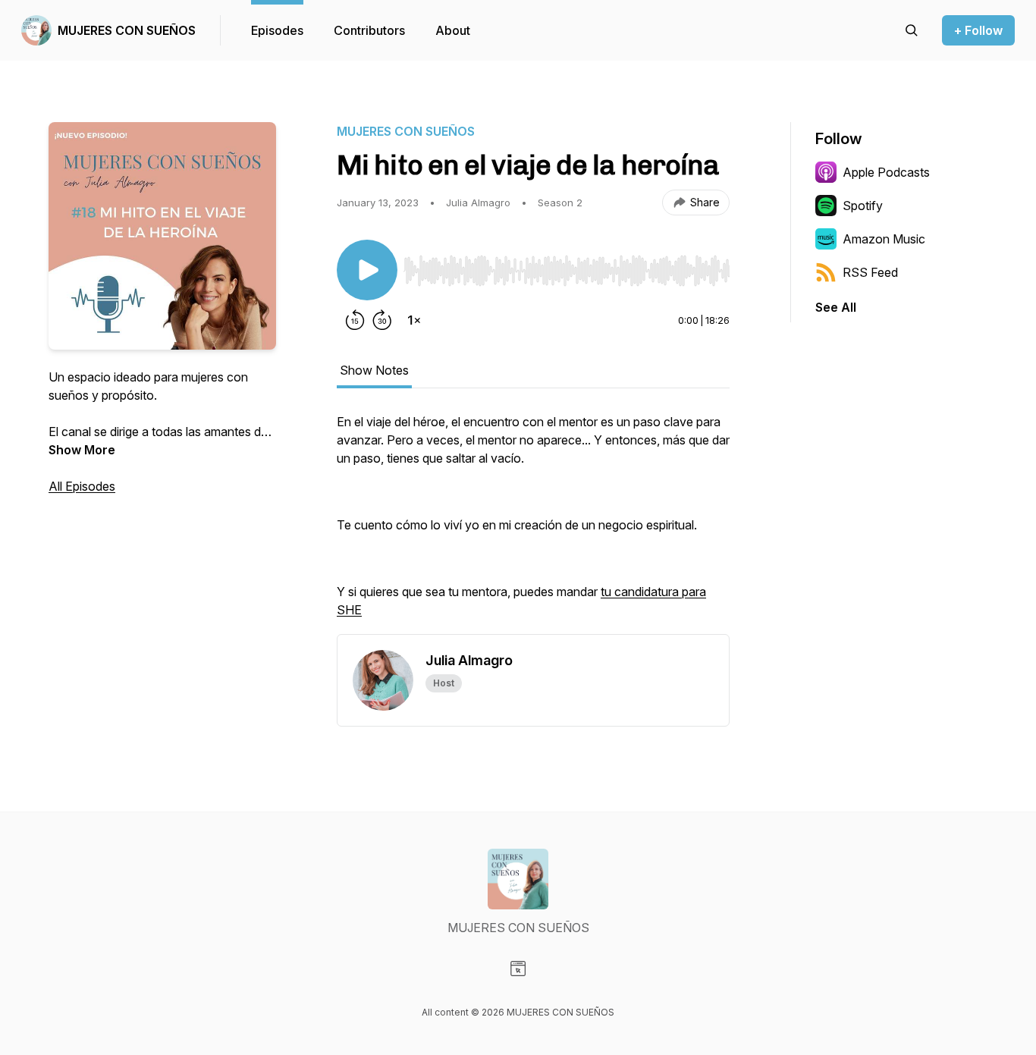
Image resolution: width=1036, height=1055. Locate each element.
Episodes (277, 30)
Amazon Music (884, 238)
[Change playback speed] (414, 320)
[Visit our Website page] (518, 968)
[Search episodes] (912, 30)
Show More (82, 449)
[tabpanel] (533, 523)
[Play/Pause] (367, 270)
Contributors (369, 30)
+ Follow (978, 30)
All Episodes (82, 486)
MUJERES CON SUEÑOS (127, 30)
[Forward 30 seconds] (382, 320)
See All (835, 307)
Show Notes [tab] (374, 370)
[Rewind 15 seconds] (355, 320)
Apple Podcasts (886, 172)
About (452, 30)
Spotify (863, 205)
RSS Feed (870, 272)
